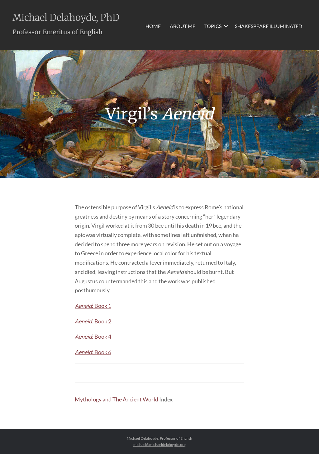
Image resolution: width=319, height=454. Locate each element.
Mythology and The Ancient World (116, 399)
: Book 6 (93, 352)
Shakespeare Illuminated (268, 26)
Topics (212, 26)
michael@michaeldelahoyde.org (159, 444)
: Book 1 (93, 305)
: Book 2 (93, 321)
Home (153, 26)
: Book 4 (93, 336)
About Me (182, 26)
